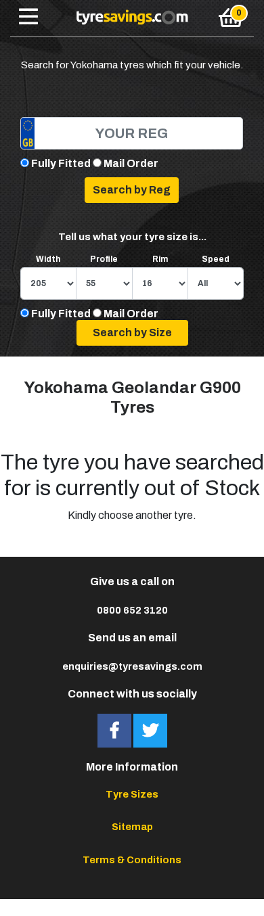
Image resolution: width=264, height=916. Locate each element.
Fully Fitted (61, 163)
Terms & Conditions (132, 859)
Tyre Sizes (132, 794)
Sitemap (132, 826)
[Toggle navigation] (28, 18)
